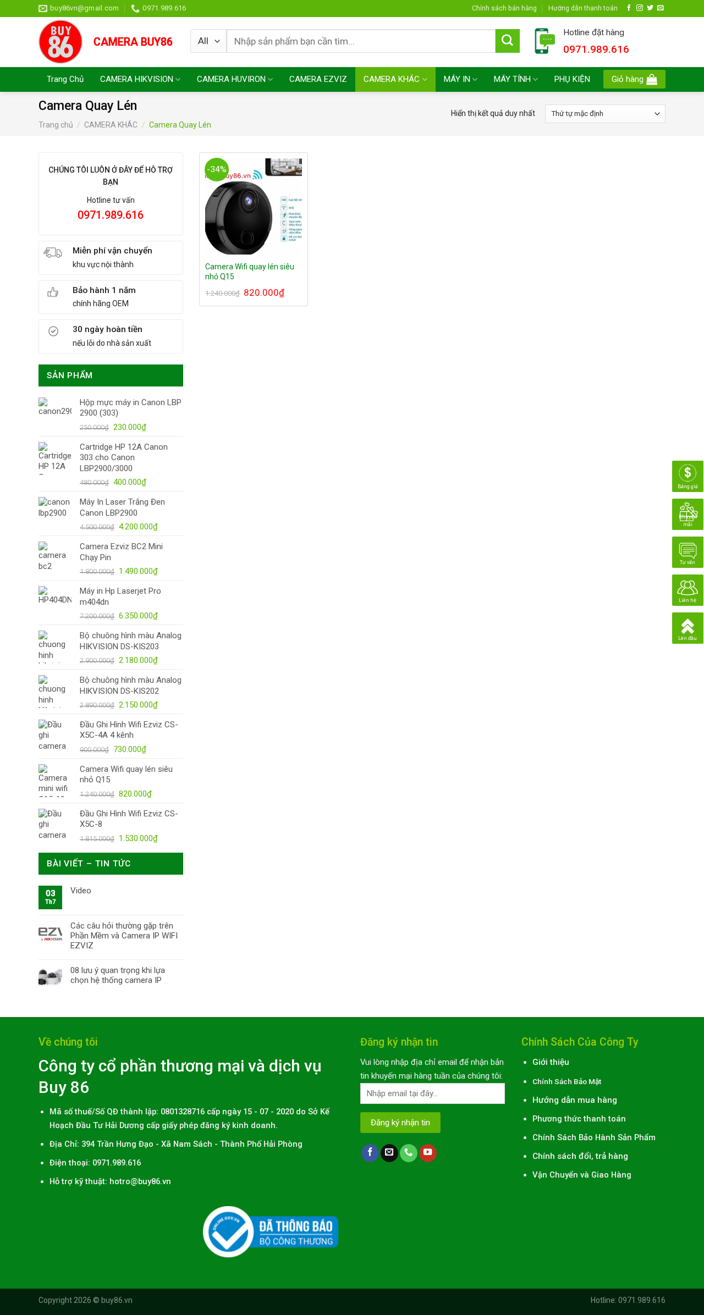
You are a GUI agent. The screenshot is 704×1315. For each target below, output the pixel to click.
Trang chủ (55, 124)
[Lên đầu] (687, 628)
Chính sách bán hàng (504, 8)
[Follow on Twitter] (650, 8)
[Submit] (508, 41)
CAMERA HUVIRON (231, 79)
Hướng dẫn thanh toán (583, 8)
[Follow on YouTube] (428, 1153)
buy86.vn (117, 1300)
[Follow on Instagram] (639, 8)
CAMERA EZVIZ (318, 79)
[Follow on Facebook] (629, 8)
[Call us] (408, 1153)
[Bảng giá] (687, 476)
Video (80, 891)
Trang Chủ (65, 79)
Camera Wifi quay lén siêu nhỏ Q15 (249, 271)
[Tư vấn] (687, 552)
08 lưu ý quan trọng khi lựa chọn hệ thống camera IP (117, 975)
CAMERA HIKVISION (136, 79)
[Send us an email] (660, 8)
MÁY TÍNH (512, 79)
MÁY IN (457, 79)
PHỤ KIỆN (572, 79)
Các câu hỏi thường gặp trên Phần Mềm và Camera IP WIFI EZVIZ (124, 936)
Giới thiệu (550, 1062)
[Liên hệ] (687, 590)
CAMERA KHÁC (392, 79)
